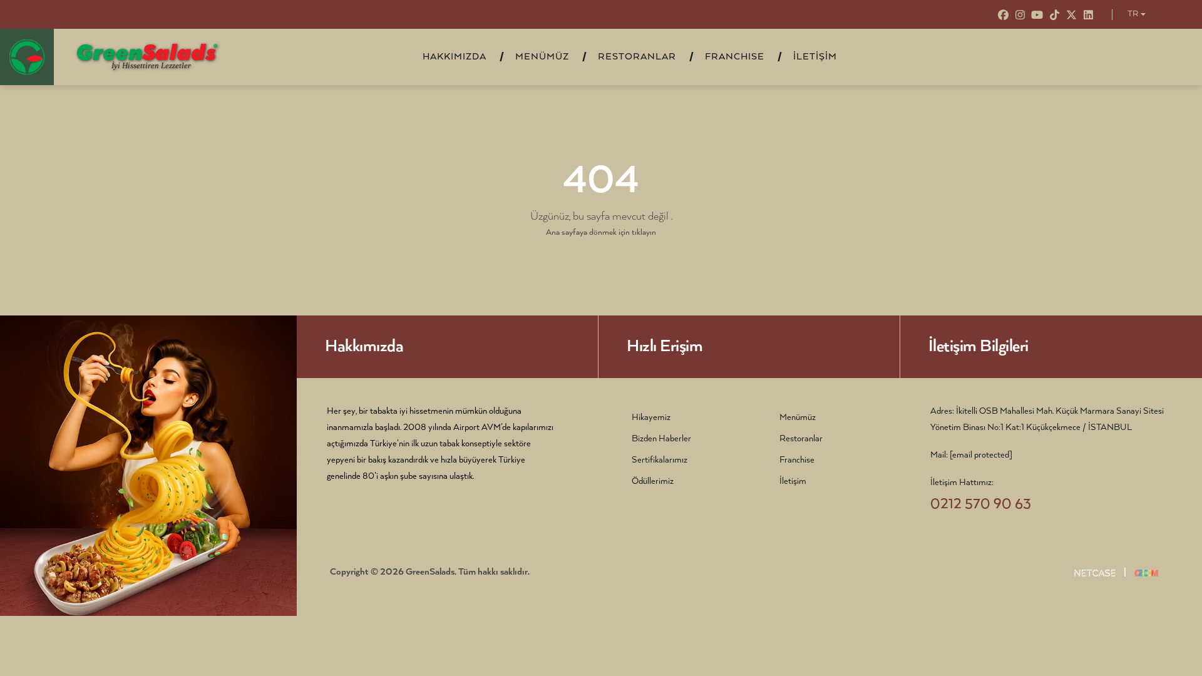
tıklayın (644, 232)
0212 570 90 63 (980, 504)
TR (1133, 14)
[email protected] (981, 455)
